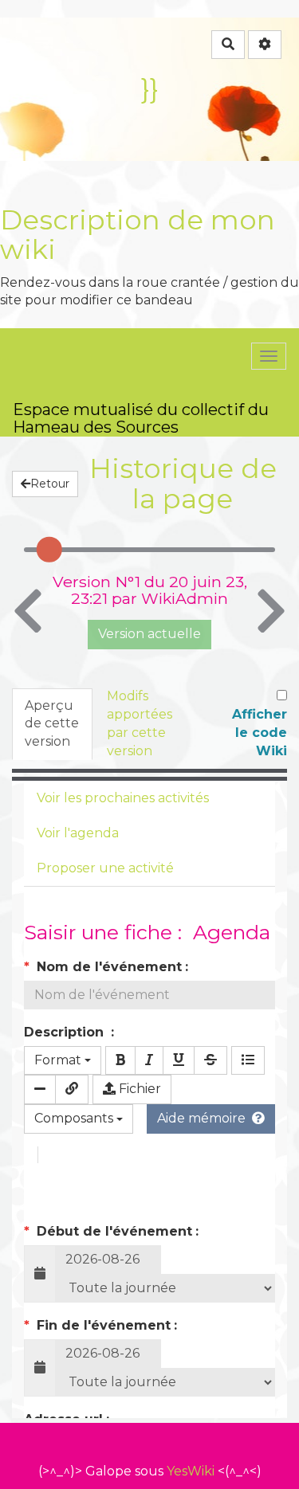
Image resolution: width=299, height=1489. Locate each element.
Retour (49, 483)
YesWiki (190, 1471)
